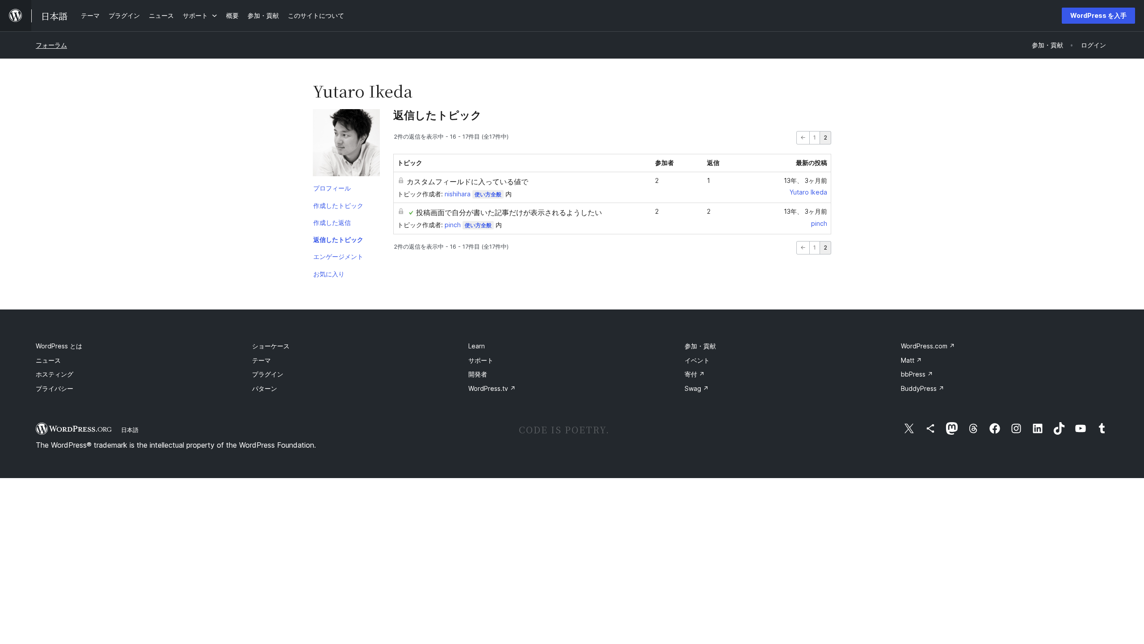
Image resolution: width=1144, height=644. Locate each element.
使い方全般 (488, 194)
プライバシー (54, 388)
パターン (264, 388)
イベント (697, 360)
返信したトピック (338, 239)
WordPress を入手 (1098, 15)
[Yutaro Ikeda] (346, 144)
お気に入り (329, 274)
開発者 (477, 374)
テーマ (261, 360)
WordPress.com (928, 346)
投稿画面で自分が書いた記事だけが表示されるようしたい (509, 212)
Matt (911, 360)
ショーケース (271, 346)
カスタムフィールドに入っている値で (467, 181)
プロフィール (332, 188)
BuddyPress (922, 388)
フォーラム (51, 45)
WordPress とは (59, 346)
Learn (476, 346)
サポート (480, 360)
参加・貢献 (700, 346)
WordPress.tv (492, 388)
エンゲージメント (338, 256)
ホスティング (54, 374)
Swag (697, 388)
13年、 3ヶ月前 (805, 180)
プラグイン (267, 374)
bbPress (917, 374)
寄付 (695, 374)
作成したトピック (338, 205)
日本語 (130, 429)
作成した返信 (332, 222)
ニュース (48, 360)
